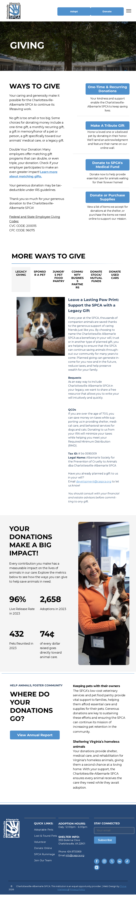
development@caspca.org (93, 481)
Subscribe (105, 840)
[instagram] (104, 862)
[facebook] (96, 862)
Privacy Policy (77, 889)
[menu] (128, 10)
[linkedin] (119, 862)
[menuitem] (46, 830)
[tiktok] (127, 862)
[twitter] (112, 862)
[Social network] (96, 868)
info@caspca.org (75, 855)
